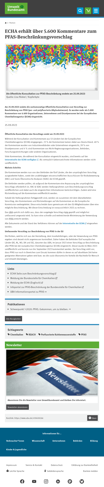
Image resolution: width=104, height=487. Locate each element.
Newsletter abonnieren (17, 407)
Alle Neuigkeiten (13, 318)
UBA (11, 212)
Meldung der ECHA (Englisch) (25, 282)
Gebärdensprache (55, 470)
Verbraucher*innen (15, 440)
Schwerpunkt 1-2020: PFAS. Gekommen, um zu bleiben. (39, 309)
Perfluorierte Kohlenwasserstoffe (58, 334)
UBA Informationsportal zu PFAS (27, 291)
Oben (93, 418)
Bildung (94, 440)
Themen (12, 23)
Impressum (11, 464)
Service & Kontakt (34, 464)
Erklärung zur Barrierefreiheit (85, 464)
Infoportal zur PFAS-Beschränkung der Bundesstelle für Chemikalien (45, 287)
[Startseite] (16, 8)
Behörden (77, 440)
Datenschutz (57, 464)
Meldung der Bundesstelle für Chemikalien (32, 278)
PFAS (11, 218)
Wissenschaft (38, 440)
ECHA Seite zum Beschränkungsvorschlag (32, 273)
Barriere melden (90, 470)
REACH (32, 334)
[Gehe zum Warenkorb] (88, 10)
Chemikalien (16, 334)
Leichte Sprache (16, 470)
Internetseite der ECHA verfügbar (20, 159)
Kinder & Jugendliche (16, 449)
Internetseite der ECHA (73, 223)
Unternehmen (58, 440)
